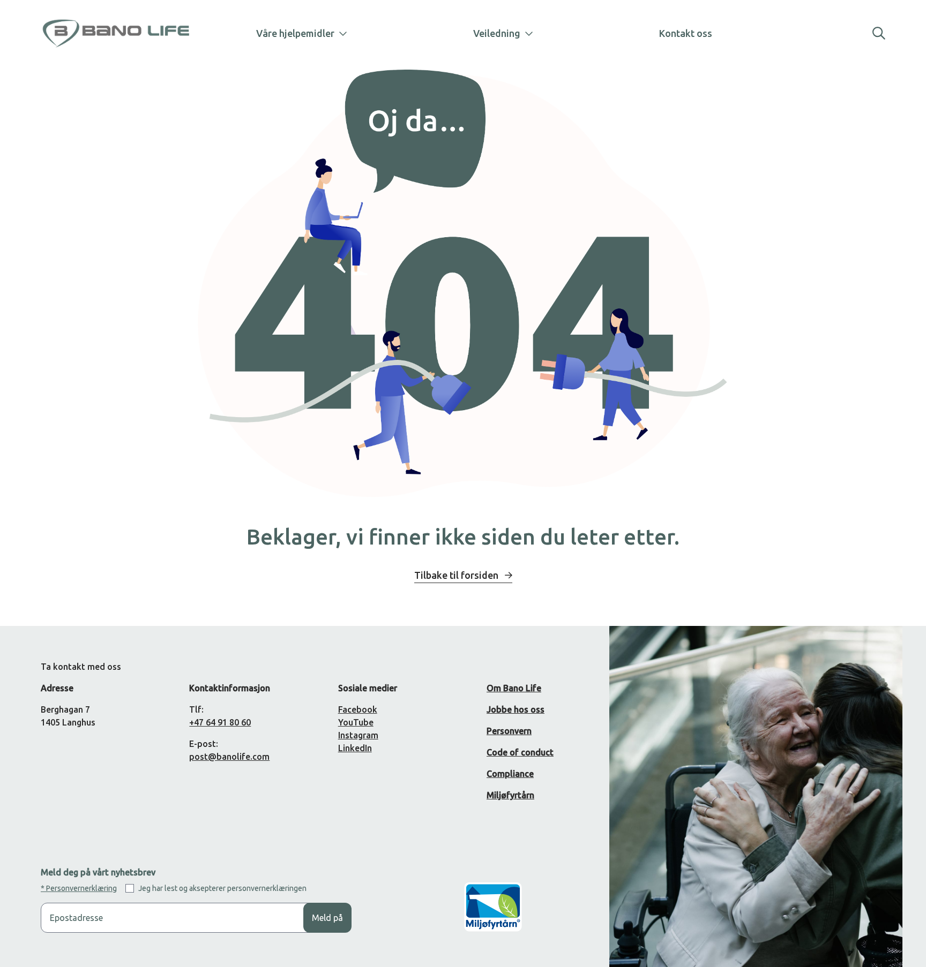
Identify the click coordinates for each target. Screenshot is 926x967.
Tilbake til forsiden (457, 575)
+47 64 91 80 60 (220, 722)
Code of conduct (520, 752)
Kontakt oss (685, 33)
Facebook (357, 709)
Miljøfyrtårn (510, 795)
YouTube (356, 722)
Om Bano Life (514, 688)
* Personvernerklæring (79, 888)
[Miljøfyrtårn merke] (493, 915)
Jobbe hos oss (515, 709)
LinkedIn (355, 748)
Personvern (509, 731)
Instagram (358, 735)
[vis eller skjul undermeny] (338, 33)
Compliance (510, 774)
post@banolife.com (229, 756)
